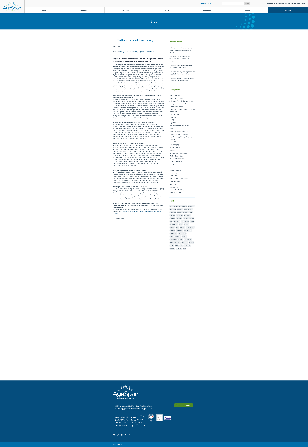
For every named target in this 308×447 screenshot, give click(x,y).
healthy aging (173, 224)
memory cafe (187, 230)
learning (182, 227)
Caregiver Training (128, 52)
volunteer (172, 248)
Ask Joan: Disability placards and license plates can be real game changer (180, 50)
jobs (177, 227)
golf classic (177, 221)
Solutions (83, 10)
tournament (187, 245)
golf (171, 221)
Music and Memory (175, 236)
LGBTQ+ (172, 150)
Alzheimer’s (119, 52)
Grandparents (185, 221)
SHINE (171, 245)
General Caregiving (189, 218)
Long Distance (190, 227)
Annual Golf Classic (176, 98)
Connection (187, 215)
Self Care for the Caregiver (178, 178)
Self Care (191, 242)
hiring (180, 224)
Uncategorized (174, 181)
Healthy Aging (174, 144)
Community (173, 117)
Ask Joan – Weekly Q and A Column (181, 101)
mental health (182, 233)
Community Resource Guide (275, 3)
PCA (170, 167)
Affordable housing (175, 206)
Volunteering (173, 187)
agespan (184, 206)
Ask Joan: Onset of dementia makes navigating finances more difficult (181, 79)
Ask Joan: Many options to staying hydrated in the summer (181, 66)
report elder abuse (175, 242)
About (44, 10)
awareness (173, 209)
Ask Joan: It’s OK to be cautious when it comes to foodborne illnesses (180, 59)
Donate (288, 10)
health (192, 221)
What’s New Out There (152, 51)
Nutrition (172, 164)
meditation (179, 230)
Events (303, 3)
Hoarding (186, 224)
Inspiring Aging (174, 147)
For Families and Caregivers (179, 126)
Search (247, 3)
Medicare (172, 230)
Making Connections (176, 156)
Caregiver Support (182, 212)
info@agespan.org (123, 416)
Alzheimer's (191, 206)
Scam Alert (173, 176)
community (180, 215)
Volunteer (125, 10)
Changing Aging (174, 114)
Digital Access (174, 123)
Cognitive (172, 215)
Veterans (172, 184)
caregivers (173, 212)
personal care (187, 239)
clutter (190, 212)
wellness (179, 248)
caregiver (180, 209)
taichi (176, 245)
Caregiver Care (188, 209)
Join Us (166, 10)
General (172, 128)
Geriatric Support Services (178, 134)
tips (181, 245)
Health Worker (174, 142)
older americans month (176, 239)
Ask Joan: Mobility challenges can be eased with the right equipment (182, 73)
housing (172, 227)
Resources (207, 10)
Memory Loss (143, 52)
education (179, 218)
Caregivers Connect (176, 106)
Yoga (184, 248)
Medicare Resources (176, 159)
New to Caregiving (175, 161)
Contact (248, 10)
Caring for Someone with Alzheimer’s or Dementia (132, 51)
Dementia (136, 52)
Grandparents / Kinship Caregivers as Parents (182, 138)
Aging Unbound (174, 95)
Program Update (175, 170)
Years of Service (175, 193)
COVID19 (172, 120)
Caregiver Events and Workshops (181, 104)
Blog (298, 3)
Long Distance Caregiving (178, 153)
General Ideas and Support (178, 131)
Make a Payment (290, 3)
